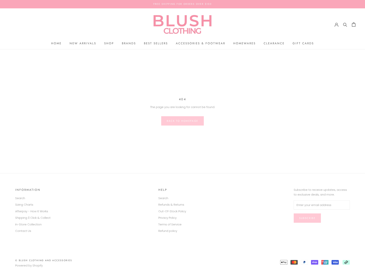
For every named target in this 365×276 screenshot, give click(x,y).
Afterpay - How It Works (31, 211)
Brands (129, 43)
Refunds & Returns (171, 205)
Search (20, 198)
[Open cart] (353, 24)
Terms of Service (170, 224)
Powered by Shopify (29, 265)
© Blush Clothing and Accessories (43, 260)
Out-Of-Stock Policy (172, 211)
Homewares (244, 43)
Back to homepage (182, 121)
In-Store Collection (28, 224)
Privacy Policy (167, 218)
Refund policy (167, 231)
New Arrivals (83, 43)
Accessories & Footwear (200, 43)
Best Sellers (156, 43)
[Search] (345, 24)
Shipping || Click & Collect (33, 218)
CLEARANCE (274, 43)
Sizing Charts (24, 205)
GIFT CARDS (303, 43)
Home (56, 43)
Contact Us (23, 231)
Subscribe (307, 218)
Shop (109, 43)
